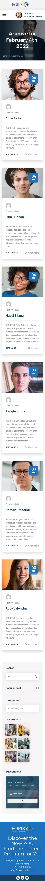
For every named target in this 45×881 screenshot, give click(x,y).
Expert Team (17, 55)
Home (5, 55)
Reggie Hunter (16, 411)
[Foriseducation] (20, 4)
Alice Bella (13, 118)
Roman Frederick (18, 510)
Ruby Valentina (17, 608)
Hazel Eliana (15, 315)
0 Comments (33, 154)
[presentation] (36, 688)
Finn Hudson (15, 217)
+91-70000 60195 (33, 16)
